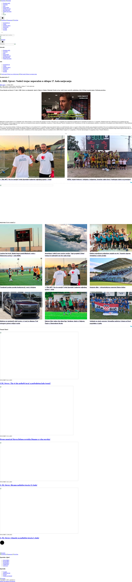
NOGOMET (6, 560)
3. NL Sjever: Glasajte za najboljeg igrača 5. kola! (19, 538)
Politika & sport (7, 8)
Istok (4, 6)
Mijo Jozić (2, 84)
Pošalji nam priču (7, 11)
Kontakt (5, 29)
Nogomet (5, 4)
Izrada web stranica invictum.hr (7, 581)
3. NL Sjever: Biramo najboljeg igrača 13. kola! (18, 485)
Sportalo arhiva (6, 25)
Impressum (5, 27)
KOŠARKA (6, 563)
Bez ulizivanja (6, 10)
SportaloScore (6, 22)
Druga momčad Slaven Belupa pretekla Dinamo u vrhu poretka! (25, 439)
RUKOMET (6, 561)
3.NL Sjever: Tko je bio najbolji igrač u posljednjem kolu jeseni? (25, 383)
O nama (5, 28)
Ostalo (4, 24)
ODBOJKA (6, 564)
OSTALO (5, 565)
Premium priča (6, 3)
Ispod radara (6, 7)
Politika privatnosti (7, 576)
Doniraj (5, 574)
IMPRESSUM (6, 573)
